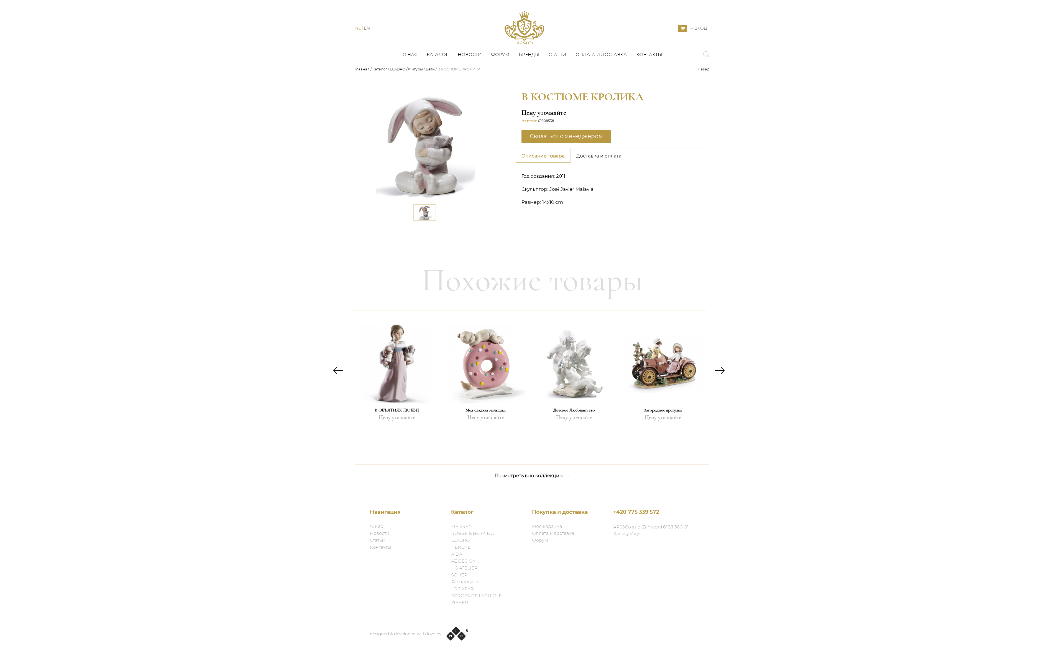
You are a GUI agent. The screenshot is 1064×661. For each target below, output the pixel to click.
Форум (500, 54)
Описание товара (543, 156)
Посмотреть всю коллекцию (529, 475)
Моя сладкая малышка (486, 410)
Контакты (649, 54)
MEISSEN (461, 526)
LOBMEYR (462, 589)
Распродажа (465, 582)
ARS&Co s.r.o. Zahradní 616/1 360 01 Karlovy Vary (651, 530)
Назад (703, 69)
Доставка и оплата (598, 156)
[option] (396, 376)
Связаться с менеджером (459, 235)
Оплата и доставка (601, 54)
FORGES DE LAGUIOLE (476, 596)
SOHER (459, 575)
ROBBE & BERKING (472, 533)
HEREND (461, 547)
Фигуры (415, 69)
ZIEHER (459, 603)
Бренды (529, 54)
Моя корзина (547, 526)
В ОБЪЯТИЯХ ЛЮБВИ (397, 410)
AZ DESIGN (463, 561)
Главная (362, 69)
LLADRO (397, 69)
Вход (700, 28)
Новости (470, 54)
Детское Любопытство (574, 410)
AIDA (456, 554)
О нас (409, 54)
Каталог (437, 54)
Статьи (557, 54)
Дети (430, 69)
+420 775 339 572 (636, 512)
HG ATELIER (464, 568)
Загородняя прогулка (663, 410)
